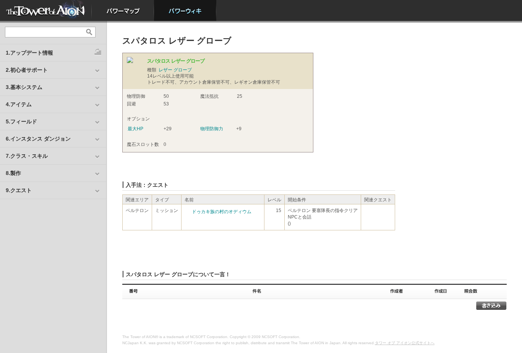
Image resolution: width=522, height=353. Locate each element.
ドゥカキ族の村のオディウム (221, 211)
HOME (46, 10)
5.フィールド (21, 121)
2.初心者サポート (27, 70)
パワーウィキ (185, 10)
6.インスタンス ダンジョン (38, 139)
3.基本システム (24, 87)
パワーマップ (123, 10)
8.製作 (13, 173)
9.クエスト (19, 190)
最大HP (135, 128)
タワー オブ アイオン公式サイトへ (404, 343)
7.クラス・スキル (27, 156)
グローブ (182, 70)
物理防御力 (211, 128)
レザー (165, 70)
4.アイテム (19, 104)
